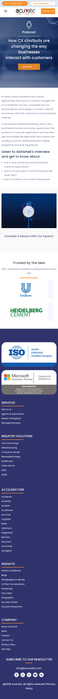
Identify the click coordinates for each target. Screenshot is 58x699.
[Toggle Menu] (5, 10)
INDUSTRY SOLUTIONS (16, 436)
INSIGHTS (8, 564)
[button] (15, 3)
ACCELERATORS (12, 490)
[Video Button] (28, 211)
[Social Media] (16, 675)
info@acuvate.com (29, 668)
